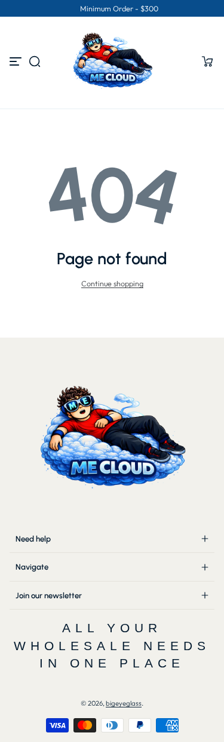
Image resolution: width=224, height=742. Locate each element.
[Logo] (112, 61)
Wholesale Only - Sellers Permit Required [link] (86, 8)
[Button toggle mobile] (17, 61)
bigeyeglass (124, 703)
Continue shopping (112, 283)
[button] (34, 61)
